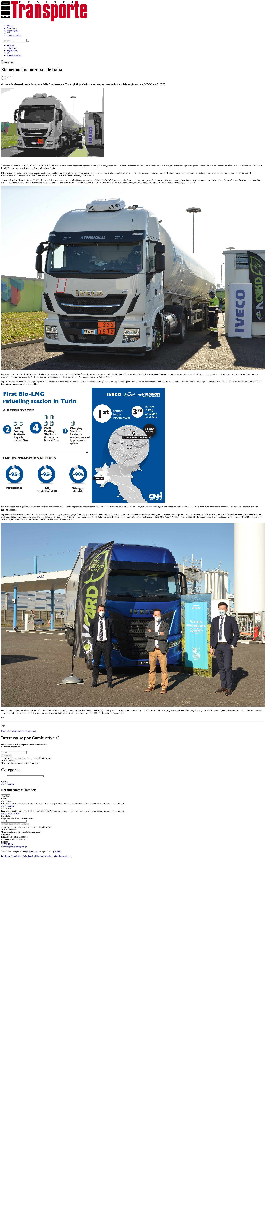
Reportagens (12, 50)
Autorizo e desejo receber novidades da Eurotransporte (28, 758)
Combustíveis (7, 63)
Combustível (6, 731)
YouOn (58, 851)
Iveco (33, 731)
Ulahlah (34, 851)
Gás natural (25, 731)
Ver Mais (5, 796)
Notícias (10, 45)
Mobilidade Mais (14, 55)
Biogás (16, 731)
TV (8, 53)
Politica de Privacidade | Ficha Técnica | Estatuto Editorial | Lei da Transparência (36, 856)
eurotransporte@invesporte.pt (14, 847)
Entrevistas (11, 48)
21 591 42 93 (7, 844)
